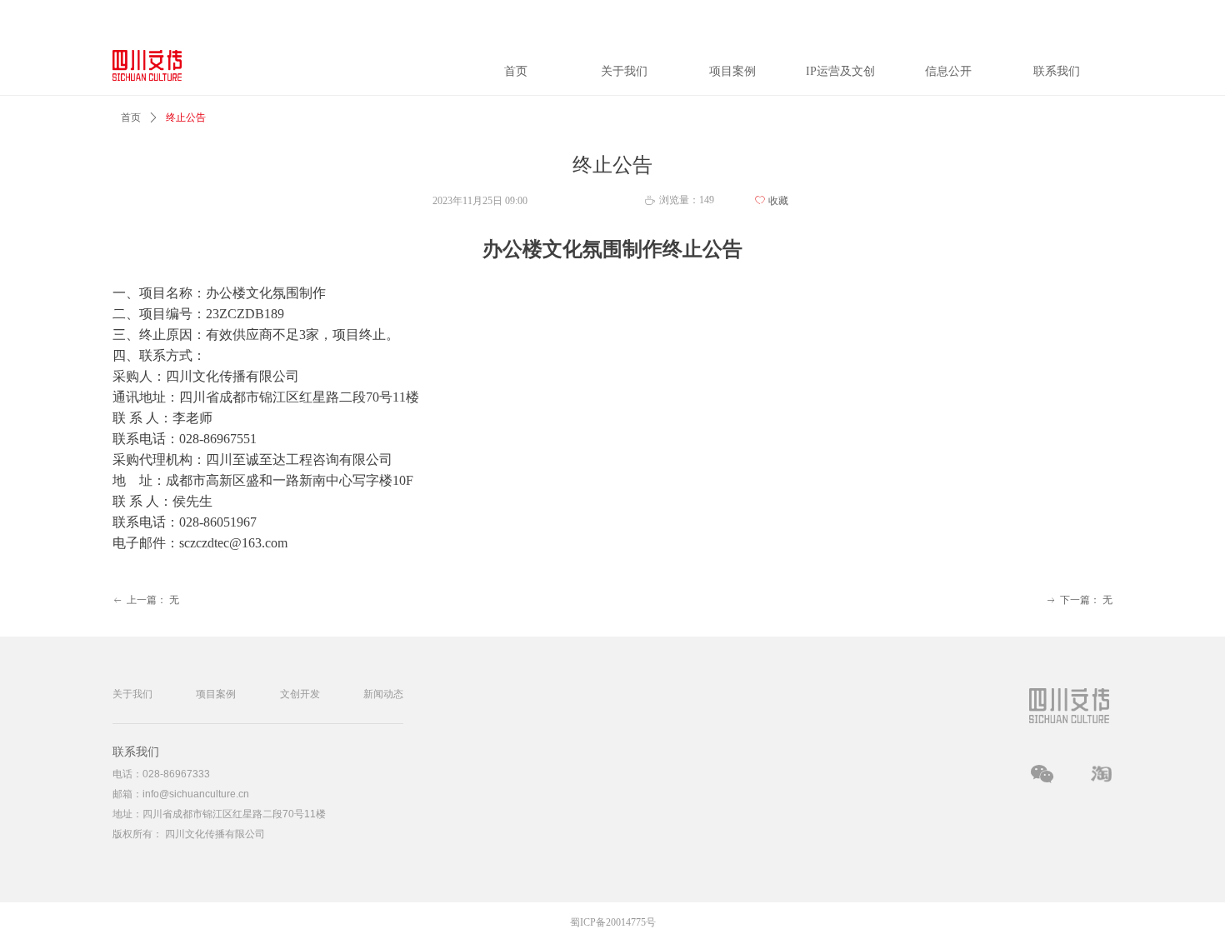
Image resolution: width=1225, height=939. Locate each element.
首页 (131, 117)
